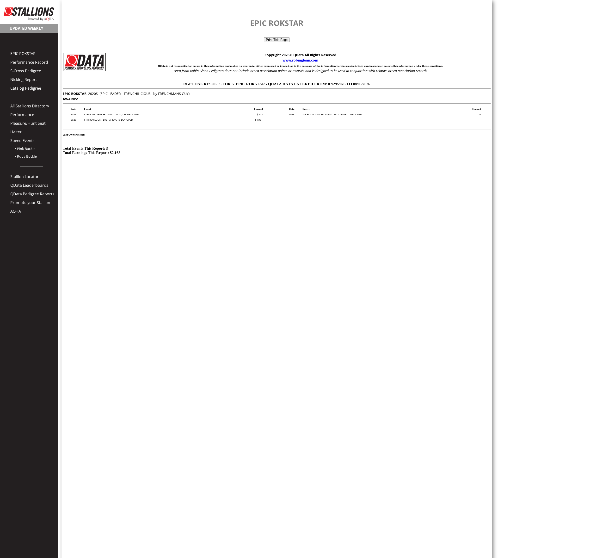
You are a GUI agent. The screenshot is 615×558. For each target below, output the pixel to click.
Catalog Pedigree (25, 88)
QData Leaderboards (29, 185)
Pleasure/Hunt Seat (28, 123)
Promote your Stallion (30, 202)
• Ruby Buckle (26, 156)
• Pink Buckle (25, 148)
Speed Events (22, 140)
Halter (16, 132)
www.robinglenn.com (300, 60)
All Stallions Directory (29, 106)
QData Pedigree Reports (32, 194)
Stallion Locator (24, 176)
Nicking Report (23, 79)
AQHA (15, 211)
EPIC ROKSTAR (23, 53)
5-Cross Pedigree (25, 71)
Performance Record (29, 62)
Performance (22, 114)
